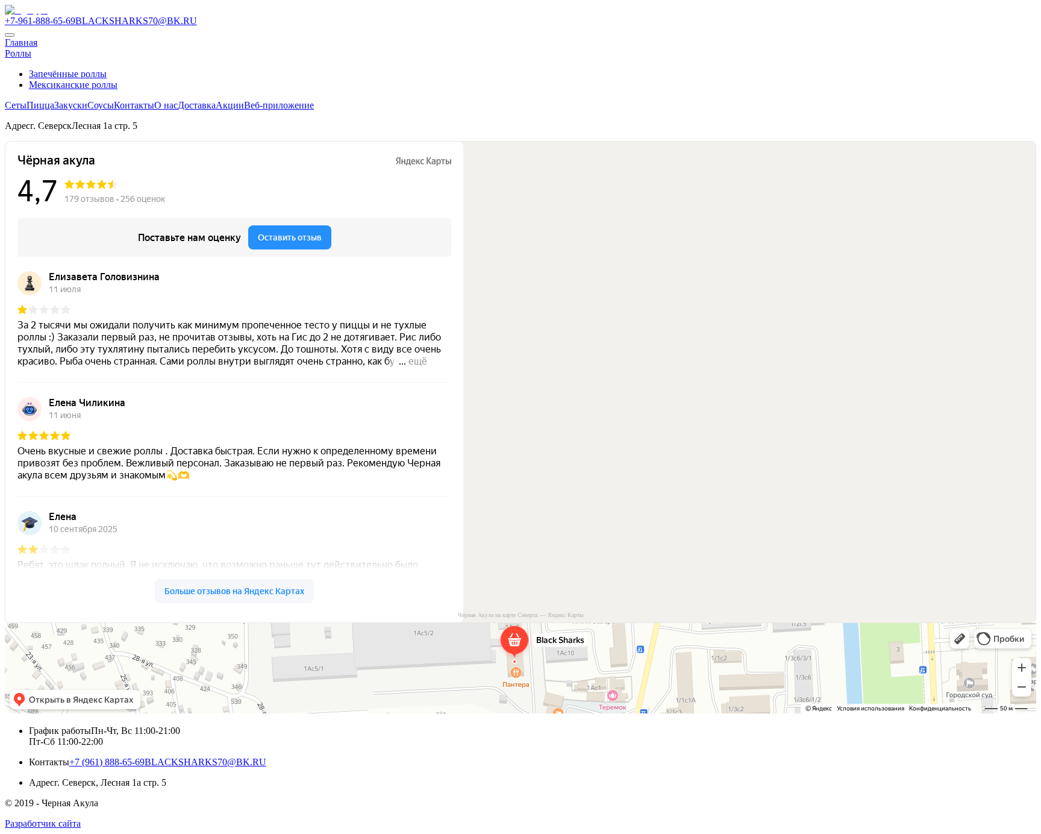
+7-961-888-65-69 (40, 21)
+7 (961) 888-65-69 (107, 762)
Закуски (70, 105)
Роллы (18, 53)
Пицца (40, 105)
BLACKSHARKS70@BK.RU (136, 21)
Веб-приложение (279, 105)
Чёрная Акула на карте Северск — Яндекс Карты (521, 615)
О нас (166, 105)
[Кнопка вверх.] (9, 35)
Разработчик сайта (43, 823)
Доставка (197, 105)
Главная (21, 42)
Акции (230, 105)
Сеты (16, 105)
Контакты (134, 105)
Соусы (100, 105)
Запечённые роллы (68, 74)
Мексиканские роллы (73, 85)
